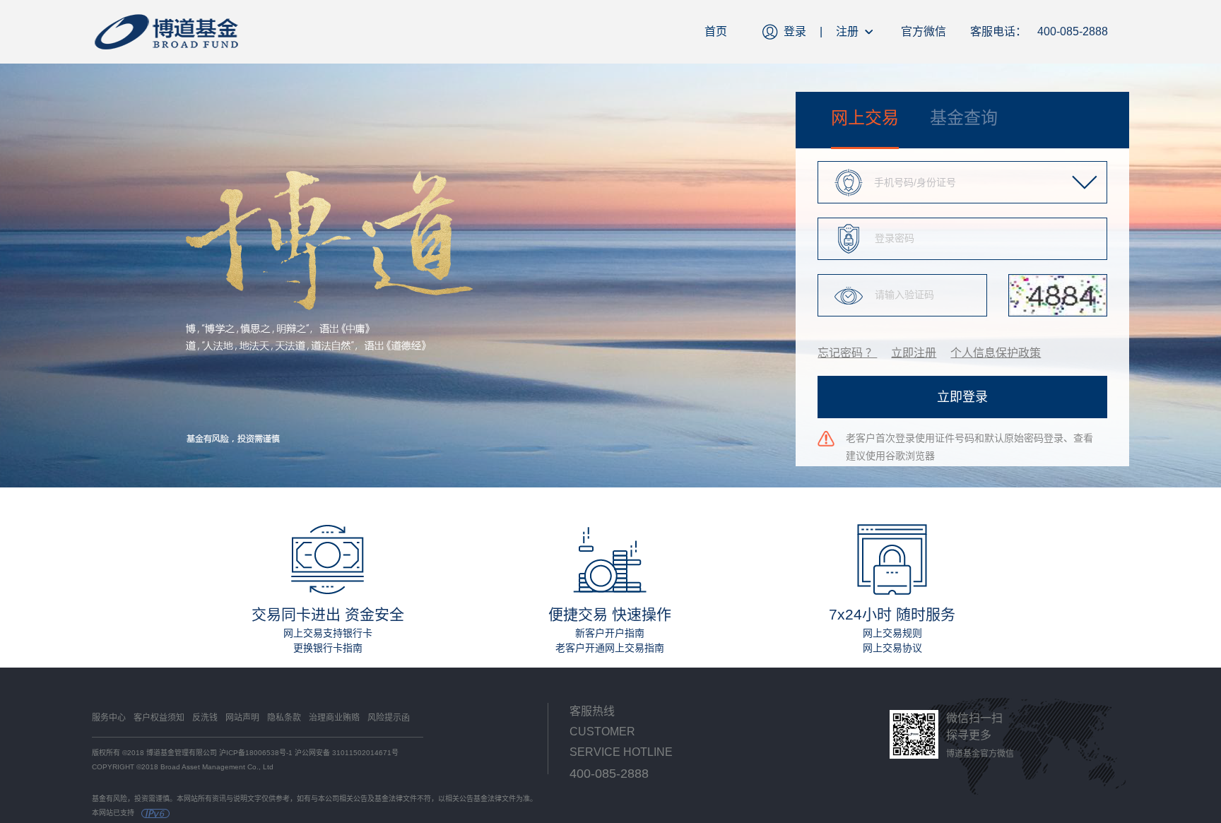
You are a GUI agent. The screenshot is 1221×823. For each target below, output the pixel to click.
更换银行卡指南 (327, 647)
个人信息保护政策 (995, 353)
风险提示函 (388, 718)
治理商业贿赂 (334, 718)
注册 (847, 31)
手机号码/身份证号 (915, 182)
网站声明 (242, 718)
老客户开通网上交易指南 (609, 647)
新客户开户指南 (609, 633)
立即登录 (962, 397)
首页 (715, 31)
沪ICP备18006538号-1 (256, 753)
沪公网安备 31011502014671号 (347, 753)
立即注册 (913, 353)
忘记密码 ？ (847, 353)
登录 (795, 31)
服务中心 (109, 718)
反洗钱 (205, 718)
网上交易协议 (892, 647)
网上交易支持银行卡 (327, 633)
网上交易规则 (892, 633)
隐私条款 (284, 718)
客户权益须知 (159, 718)
